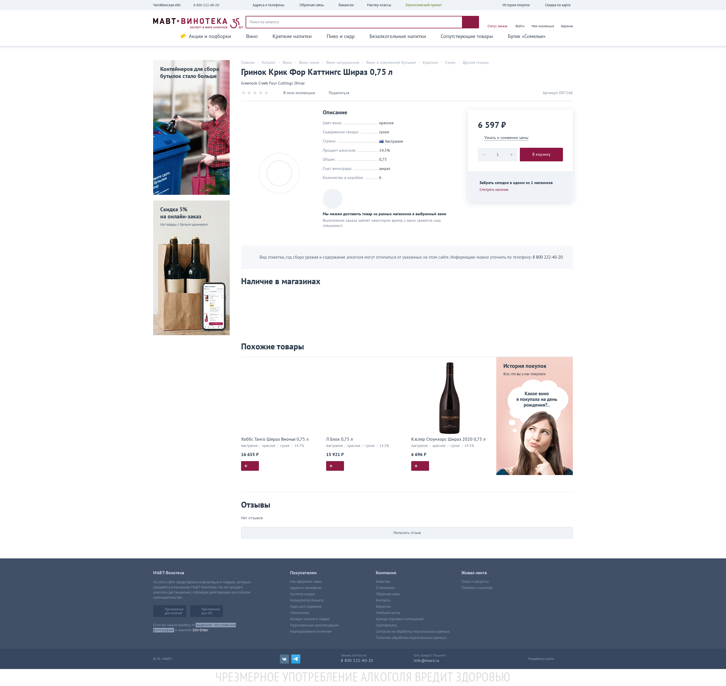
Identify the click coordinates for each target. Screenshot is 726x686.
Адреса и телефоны (306, 588)
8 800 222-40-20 (206, 5)
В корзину (541, 154)
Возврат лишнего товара (309, 619)
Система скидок (302, 594)
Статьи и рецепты (475, 581)
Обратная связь (388, 594)
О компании (385, 588)
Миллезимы (299, 613)
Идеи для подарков (305, 606)
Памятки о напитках (477, 588)
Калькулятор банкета (307, 600)
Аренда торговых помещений (399, 619)
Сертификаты (386, 625)
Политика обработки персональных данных (411, 638)
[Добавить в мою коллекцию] (315, 363)
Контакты (383, 600)
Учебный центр (388, 613)
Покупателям (303, 572)
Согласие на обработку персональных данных (413, 631)
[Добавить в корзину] (250, 466)
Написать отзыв (407, 532)
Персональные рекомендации (314, 625)
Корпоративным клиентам (311, 631)
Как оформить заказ (306, 581)
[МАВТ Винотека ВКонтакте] (284, 659)
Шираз (384, 168)
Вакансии (383, 606)
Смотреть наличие (494, 189)
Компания (386, 572)
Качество (383, 581)
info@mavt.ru (427, 660)
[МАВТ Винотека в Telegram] (295, 659)
